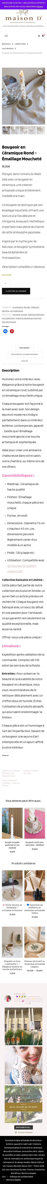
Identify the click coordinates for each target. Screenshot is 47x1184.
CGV (3, 1176)
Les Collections (16, 311)
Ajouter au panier (16, 291)
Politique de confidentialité (21, 1176)
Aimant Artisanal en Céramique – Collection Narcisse (11, 783)
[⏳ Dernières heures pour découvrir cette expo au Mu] (23, 1026)
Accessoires (18, 307)
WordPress (16, 1173)
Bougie (27, 307)
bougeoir (16, 314)
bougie (24, 314)
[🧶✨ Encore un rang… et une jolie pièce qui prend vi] (23, 1065)
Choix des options (34, 943)
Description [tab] (25, 347)
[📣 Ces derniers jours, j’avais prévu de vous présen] (23, 1104)
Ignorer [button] (40, 6)
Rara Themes (28, 1169)
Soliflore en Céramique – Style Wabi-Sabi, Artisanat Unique (11, 773)
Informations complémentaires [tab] (24, 354)
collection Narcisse (36, 314)
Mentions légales (29, 1173)
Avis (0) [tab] (24, 361)
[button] (40, 72)
